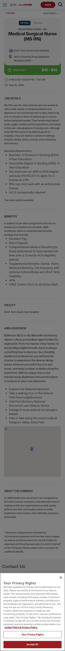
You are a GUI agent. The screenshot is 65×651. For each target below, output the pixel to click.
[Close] (61, 577)
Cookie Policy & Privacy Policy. (21, 627)
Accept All (32, 644)
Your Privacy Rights (32, 634)
